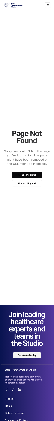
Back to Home (29, 175)
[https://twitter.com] (13, 389)
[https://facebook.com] (6, 389)
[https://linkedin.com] (19, 389)
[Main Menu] (47, 5)
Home (8, 405)
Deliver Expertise (14, 413)
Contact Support (27, 183)
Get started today (27, 355)
